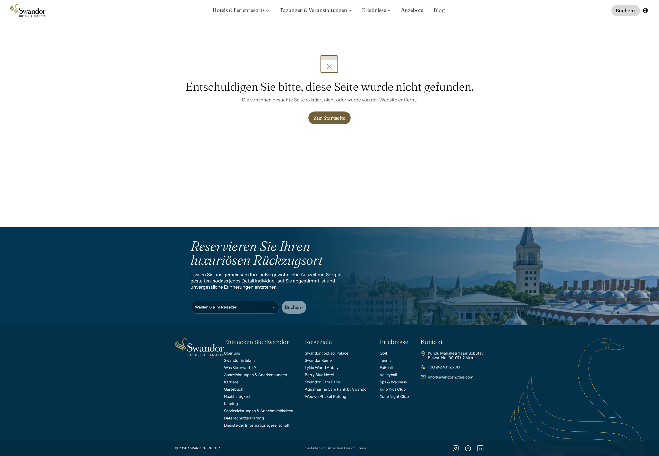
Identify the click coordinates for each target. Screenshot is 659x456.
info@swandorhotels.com (450, 377)
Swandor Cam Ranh (322, 382)
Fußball (386, 367)
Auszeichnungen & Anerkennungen (255, 374)
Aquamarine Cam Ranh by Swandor (336, 389)
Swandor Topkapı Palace (326, 353)
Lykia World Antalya (323, 367)
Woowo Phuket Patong (325, 396)
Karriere (231, 382)
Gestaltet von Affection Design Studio (336, 448)
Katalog (231, 403)
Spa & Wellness (393, 382)
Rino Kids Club (393, 389)
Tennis (385, 360)
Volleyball (388, 374)
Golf (383, 353)
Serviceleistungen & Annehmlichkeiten (258, 410)
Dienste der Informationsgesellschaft (257, 425)
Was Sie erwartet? (240, 367)
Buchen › (294, 307)
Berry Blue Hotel (319, 374)
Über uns (232, 353)
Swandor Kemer (319, 360)
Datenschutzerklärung (244, 418)
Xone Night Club (394, 396)
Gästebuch (233, 389)
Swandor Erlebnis (239, 360)
